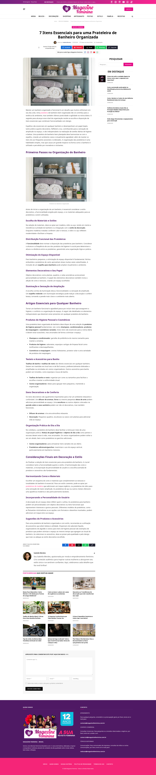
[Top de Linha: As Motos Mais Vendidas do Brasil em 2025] (34, 630)
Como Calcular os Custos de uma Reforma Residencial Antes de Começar (120, 99)
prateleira (44, 113)
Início (55, 21)
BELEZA (41, 16)
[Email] (16, 133)
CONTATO (129, 9)
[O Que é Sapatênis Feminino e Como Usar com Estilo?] (84, 607)
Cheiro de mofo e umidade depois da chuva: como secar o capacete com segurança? (77, 2)
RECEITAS (121, 16)
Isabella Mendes (67, 42)
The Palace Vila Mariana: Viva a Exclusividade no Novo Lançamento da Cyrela (83, 640)
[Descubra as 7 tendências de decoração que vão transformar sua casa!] (84, 583)
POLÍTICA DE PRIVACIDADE (82, 764)
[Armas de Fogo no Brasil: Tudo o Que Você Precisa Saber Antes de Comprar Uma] (59, 630)
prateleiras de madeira (34, 486)
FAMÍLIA (110, 16)
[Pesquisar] (132, 16)
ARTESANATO (79, 16)
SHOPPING (67, 16)
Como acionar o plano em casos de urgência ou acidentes (58, 593)
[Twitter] (16, 119)
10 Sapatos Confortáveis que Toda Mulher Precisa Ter (57, 617)
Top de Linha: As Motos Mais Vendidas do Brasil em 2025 (32, 640)
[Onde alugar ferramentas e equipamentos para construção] (102, 121)
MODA (33, 16)
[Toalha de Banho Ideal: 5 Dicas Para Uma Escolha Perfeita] (34, 607)
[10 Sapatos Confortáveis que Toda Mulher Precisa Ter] (59, 607)
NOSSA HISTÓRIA (66, 764)
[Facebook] (16, 114)
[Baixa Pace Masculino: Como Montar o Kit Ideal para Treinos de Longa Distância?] (34, 583)
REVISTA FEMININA (64, 21)
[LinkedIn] (16, 124)
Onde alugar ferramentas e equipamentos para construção (120, 120)
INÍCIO (45, 764)
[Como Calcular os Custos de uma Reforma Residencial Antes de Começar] (102, 100)
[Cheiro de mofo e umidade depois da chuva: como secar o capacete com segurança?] (102, 78)
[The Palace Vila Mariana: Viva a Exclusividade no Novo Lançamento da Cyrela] (84, 630)
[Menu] (24, 9)
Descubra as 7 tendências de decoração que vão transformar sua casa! (83, 594)
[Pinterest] (16, 128)
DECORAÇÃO (53, 16)
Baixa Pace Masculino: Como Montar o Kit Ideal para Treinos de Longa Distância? (33, 594)
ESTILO (100, 16)
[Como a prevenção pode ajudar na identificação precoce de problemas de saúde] (102, 89)
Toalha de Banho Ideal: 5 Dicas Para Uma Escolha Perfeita (33, 617)
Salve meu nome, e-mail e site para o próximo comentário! (45, 683)
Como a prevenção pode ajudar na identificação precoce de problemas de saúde (119, 89)
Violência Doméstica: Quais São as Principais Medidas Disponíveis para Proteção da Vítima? (118, 109)
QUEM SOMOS (54, 764)
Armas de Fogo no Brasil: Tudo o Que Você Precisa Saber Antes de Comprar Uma (59, 640)
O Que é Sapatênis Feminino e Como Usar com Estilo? (83, 617)
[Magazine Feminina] (78, 9)
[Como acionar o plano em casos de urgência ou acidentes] (59, 583)
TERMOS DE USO (99, 764)
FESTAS (90, 16)
